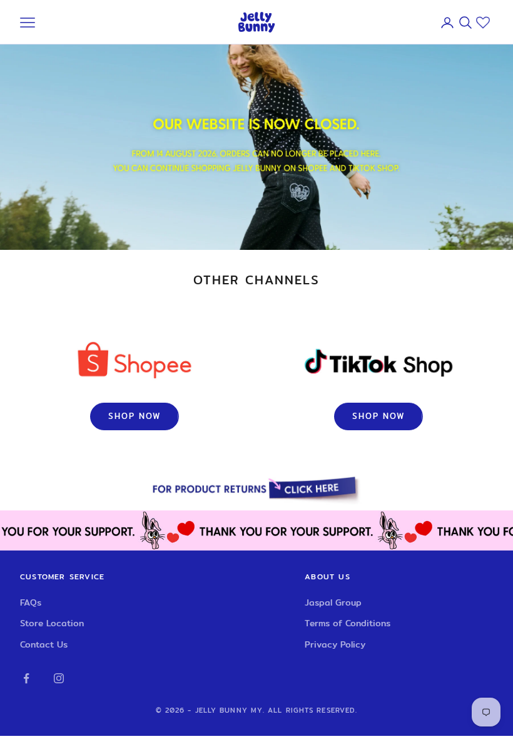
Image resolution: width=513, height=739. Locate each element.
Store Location (52, 623)
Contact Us (44, 644)
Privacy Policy (335, 644)
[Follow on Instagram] (59, 678)
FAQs (30, 602)
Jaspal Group (333, 602)
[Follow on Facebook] (26, 678)
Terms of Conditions (347, 623)
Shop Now (134, 416)
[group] (256, 490)
